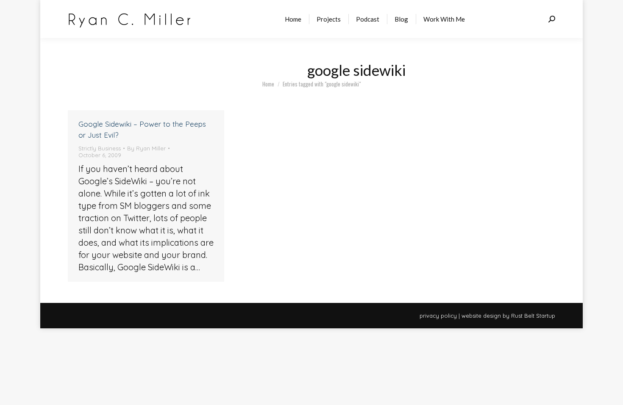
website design (481, 315)
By (146, 148)
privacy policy (438, 315)
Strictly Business (99, 148)
